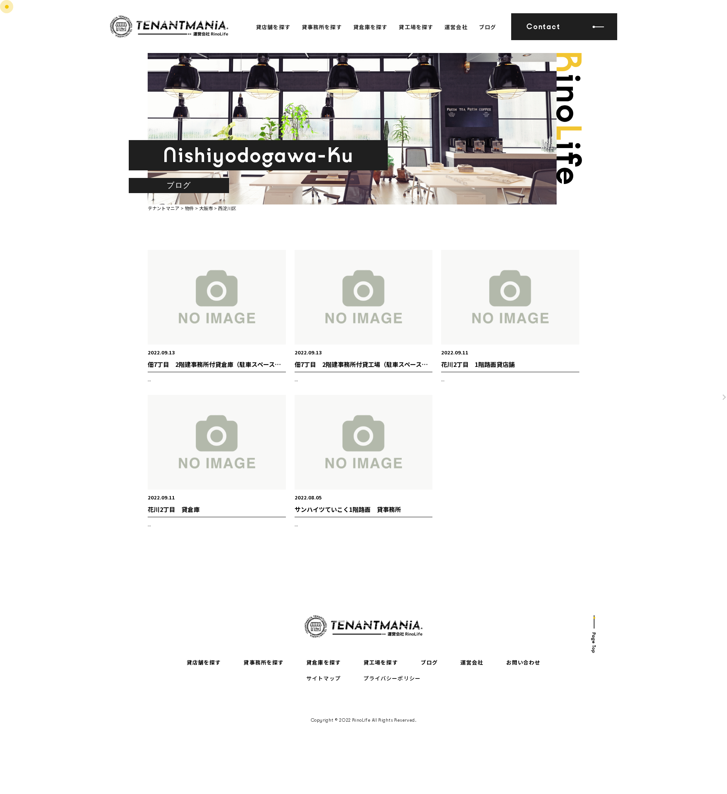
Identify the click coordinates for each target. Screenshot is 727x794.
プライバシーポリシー (392, 678)
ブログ (487, 27)
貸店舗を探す (273, 27)
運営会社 (456, 27)
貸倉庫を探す (370, 27)
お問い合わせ (523, 662)
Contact (543, 26)
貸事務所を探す (322, 27)
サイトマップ (323, 678)
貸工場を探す (416, 27)
